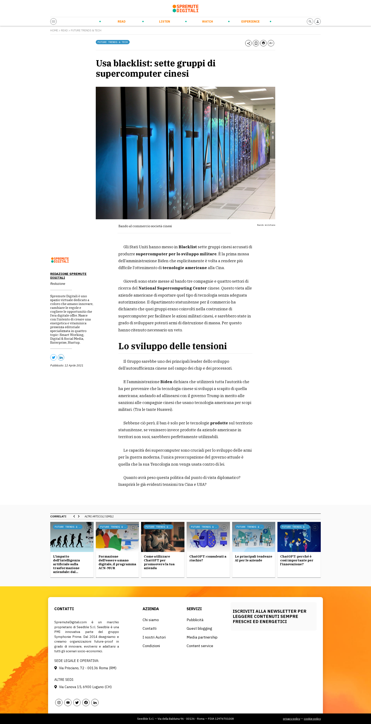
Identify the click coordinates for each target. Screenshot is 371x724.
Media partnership (202, 637)
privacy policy (291, 719)
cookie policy (312, 719)
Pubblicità (195, 619)
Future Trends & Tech (86, 30)
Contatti (150, 628)
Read (122, 21)
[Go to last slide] (74, 516)
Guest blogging (199, 628)
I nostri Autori (154, 637)
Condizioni (151, 645)
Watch (207, 21)
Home (54, 30)
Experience (250, 21)
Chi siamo (151, 619)
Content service (200, 645)
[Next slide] (78, 516)
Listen (164, 21)
